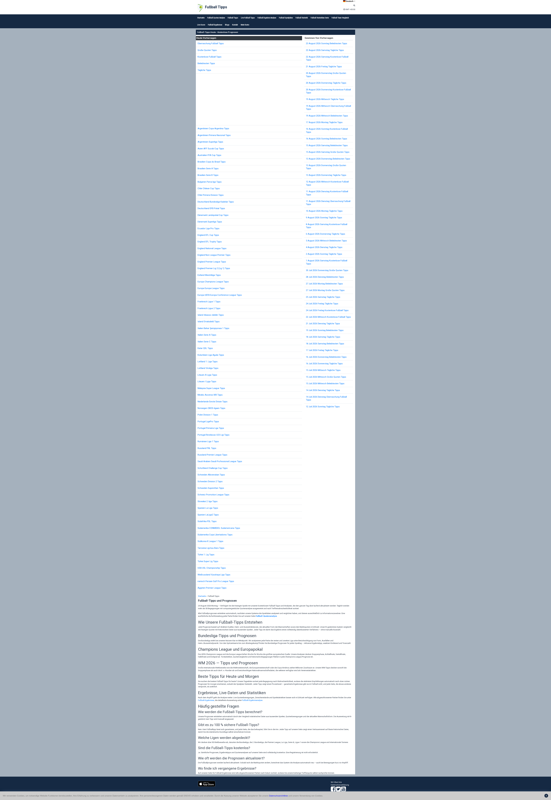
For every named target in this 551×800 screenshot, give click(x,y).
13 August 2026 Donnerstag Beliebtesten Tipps (328, 158)
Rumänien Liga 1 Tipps (208, 441)
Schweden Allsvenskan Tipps (211, 474)
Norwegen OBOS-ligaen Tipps (211, 408)
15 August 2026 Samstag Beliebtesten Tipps (327, 145)
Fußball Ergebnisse (215, 25)
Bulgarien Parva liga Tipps (210, 182)
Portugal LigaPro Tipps (208, 421)
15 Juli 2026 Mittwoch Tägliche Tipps (323, 370)
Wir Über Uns (336, 782)
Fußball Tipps (216, 7)
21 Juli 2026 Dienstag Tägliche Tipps (323, 323)
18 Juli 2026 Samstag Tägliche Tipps (323, 337)
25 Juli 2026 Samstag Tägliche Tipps (323, 297)
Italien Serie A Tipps (207, 335)
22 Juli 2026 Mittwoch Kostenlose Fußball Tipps (328, 317)
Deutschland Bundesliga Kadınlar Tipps (216, 202)
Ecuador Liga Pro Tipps (208, 228)
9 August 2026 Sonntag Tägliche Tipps (324, 217)
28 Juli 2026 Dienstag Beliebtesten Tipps (325, 277)
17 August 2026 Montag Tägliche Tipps (324, 122)
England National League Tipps (212, 248)
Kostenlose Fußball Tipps (209, 57)
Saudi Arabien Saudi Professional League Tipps (220, 461)
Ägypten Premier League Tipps (212, 588)
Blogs (227, 25)
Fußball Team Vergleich (340, 18)
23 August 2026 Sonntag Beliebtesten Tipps (326, 43)
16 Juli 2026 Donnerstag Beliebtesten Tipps (326, 357)
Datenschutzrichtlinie (278, 796)
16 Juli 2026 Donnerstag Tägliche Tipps (324, 363)
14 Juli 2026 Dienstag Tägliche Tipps (323, 390)
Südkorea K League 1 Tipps (210, 541)
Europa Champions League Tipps (213, 281)
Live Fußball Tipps (248, 18)
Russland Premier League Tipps (212, 454)
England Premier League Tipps (212, 261)
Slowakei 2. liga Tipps (208, 501)
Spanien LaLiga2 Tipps (208, 514)
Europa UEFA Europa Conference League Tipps (220, 295)
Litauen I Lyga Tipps (207, 381)
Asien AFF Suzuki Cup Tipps (211, 148)
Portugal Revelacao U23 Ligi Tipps (213, 435)
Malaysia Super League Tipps (211, 388)
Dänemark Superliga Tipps (210, 221)
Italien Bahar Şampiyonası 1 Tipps (213, 328)
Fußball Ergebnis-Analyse (267, 18)
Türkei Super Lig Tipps (208, 561)
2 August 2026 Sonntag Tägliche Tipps (324, 254)
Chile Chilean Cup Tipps (209, 188)
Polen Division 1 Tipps (208, 414)
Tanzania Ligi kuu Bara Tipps (211, 548)
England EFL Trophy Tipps (210, 241)
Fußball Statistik (302, 18)
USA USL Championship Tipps (212, 568)
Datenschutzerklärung (340, 785)
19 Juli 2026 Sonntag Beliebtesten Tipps (325, 330)
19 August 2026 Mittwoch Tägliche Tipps (325, 99)
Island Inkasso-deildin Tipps (211, 315)
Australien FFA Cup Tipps (209, 155)
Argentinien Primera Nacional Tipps (214, 135)
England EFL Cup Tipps (208, 235)
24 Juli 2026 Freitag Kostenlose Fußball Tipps (327, 310)
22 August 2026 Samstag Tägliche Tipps (325, 50)
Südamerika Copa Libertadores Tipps (215, 534)
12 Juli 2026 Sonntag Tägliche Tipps (323, 406)
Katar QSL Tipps (205, 348)
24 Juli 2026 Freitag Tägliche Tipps (322, 303)
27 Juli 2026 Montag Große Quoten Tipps (325, 290)
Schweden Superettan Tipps (211, 488)
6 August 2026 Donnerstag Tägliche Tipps (325, 234)
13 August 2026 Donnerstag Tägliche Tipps (326, 175)
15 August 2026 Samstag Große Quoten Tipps (327, 152)
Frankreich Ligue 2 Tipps (209, 308)
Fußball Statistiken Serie (320, 18)
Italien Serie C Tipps (207, 341)
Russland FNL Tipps (207, 448)
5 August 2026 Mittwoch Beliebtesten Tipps (326, 240)
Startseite (200, 18)
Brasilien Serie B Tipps (208, 175)
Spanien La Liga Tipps (208, 508)
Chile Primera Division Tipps (211, 195)
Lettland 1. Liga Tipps (208, 361)
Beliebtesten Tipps (206, 63)
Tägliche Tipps (204, 70)
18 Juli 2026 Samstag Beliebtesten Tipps (325, 343)
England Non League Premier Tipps (214, 255)
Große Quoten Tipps (207, 50)
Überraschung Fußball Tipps (211, 43)
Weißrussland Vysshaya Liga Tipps (214, 574)
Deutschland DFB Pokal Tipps (211, 208)
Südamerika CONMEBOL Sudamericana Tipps (219, 528)
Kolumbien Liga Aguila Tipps (211, 355)
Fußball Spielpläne (286, 18)
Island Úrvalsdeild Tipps (209, 321)
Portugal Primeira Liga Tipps (211, 428)
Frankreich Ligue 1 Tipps (209, 301)
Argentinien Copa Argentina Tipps (213, 128)
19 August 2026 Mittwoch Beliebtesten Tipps (327, 115)
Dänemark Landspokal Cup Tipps (213, 215)
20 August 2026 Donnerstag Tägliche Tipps (326, 83)
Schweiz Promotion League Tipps (213, 494)
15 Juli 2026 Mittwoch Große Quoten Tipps (326, 377)
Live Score (201, 25)
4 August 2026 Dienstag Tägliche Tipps (324, 247)
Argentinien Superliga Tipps (210, 142)
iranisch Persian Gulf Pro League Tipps (216, 581)
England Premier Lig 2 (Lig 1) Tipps (214, 268)
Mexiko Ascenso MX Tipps (210, 395)
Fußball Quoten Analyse (216, 18)
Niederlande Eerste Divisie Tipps (212, 401)
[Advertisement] (249, 99)
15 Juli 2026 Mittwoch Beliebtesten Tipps (325, 383)
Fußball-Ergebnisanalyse (252, 700)
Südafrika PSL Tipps (207, 521)
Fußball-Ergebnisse (206, 700)
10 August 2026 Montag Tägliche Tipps (324, 211)
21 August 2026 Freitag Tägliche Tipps (324, 66)
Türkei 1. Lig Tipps (206, 554)
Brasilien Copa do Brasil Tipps (212, 161)
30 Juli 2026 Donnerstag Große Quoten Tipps (327, 270)
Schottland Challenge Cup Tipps (213, 468)
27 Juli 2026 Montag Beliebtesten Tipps (324, 283)
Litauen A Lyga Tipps (207, 375)
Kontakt (235, 25)
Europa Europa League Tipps (211, 288)
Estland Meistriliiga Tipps (209, 275)
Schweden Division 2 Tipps (210, 481)
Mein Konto (245, 25)
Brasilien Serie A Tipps (208, 168)
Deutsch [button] (350, 1)
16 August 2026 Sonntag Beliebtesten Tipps (326, 138)
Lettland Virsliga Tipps (208, 368)
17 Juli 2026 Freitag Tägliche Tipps (322, 350)
